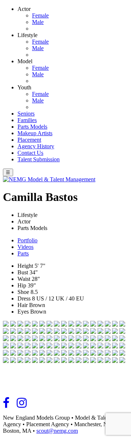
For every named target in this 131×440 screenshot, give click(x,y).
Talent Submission (38, 159)
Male (38, 22)
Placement (29, 140)
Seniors (26, 113)
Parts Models (32, 127)
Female (40, 15)
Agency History (35, 146)
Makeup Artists (34, 133)
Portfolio (27, 240)
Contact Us (30, 153)
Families (27, 120)
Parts (23, 253)
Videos (25, 247)
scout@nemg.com (57, 431)
